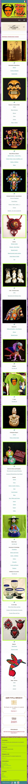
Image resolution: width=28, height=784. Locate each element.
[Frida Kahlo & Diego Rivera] (14, 52)
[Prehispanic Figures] (14, 389)
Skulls (14, 103)
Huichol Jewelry (14, 232)
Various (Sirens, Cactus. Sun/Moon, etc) (14, 149)
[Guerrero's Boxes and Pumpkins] (14, 423)
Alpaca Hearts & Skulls (14, 236)
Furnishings (14, 507)
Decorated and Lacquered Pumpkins (14, 439)
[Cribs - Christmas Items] (14, 255)
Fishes (14, 470)
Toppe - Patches (14, 115)
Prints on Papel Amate (14, 407)
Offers (3, 717)
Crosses (14, 193)
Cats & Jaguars (14, 456)
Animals (14, 633)
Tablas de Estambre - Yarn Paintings (14, 305)
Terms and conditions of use (6, 712)
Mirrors (14, 107)
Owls (14, 453)
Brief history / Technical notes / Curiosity (10, 36)
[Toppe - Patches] (14, 613)
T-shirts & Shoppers (14, 69)
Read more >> (4, 695)
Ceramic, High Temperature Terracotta (14, 560)
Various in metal (14, 597)
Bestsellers (4, 720)
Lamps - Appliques (14, 512)
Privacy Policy (4, 707)
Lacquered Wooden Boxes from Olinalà (14, 441)
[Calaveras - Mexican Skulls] (14, 87)
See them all (14, 341)
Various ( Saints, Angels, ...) (14, 190)
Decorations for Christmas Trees (14, 273)
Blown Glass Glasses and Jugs (14, 558)
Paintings (14, 521)
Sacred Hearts (14, 188)
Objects (14, 66)
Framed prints (14, 71)
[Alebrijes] (14, 326)
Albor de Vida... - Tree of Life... (14, 146)
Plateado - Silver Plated (14, 229)
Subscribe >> (4, 688)
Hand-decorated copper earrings (14, 234)
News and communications (6, 709)
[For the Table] (14, 542)
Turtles (14, 465)
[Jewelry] (14, 211)
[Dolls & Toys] (14, 486)
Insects (14, 463)
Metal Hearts (14, 594)
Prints (14, 110)
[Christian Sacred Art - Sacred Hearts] (14, 170)
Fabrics (14, 514)
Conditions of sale (5, 708)
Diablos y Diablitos (14, 151)
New (3, 719)
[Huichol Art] (14, 289)
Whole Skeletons (14, 105)
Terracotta (14, 516)
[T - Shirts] (14, 357)
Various (14, 112)
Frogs (14, 448)
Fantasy (14, 468)
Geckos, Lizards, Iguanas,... (14, 451)
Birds (14, 458)
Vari (14, 239)
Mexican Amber (14, 227)
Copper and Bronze (14, 519)
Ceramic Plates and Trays (14, 563)
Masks (14, 154)
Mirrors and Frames (14, 509)
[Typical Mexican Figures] (14, 131)
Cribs (14, 271)
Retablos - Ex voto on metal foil (14, 195)
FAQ (3, 711)
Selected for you (5, 721)
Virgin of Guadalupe (14, 185)
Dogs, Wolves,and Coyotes (14, 461)
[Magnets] (14, 579)
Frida (14, 628)
